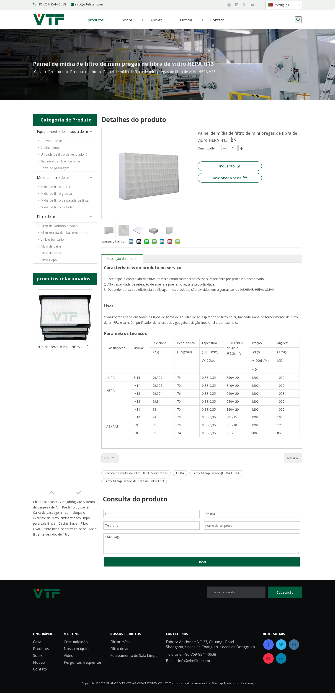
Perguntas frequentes (83, 662)
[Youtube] (252, 5)
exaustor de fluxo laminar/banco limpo (61, 518)
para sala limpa (44, 523)
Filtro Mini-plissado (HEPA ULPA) (216, 473)
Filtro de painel (51, 246)
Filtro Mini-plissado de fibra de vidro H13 (134, 481)
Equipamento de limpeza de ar (62, 131)
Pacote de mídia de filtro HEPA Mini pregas (136, 473)
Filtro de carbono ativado (59, 226)
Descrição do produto (122, 258)
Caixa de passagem (55, 168)
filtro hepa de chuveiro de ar (65, 529)
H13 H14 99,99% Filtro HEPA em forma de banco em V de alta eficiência (65, 346)
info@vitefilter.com (89, 4)
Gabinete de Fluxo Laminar (60, 161)
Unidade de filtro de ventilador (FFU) (67, 154)
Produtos (41, 648)
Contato (40, 669)
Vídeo (68, 655)
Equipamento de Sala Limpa (133, 655)
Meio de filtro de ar (53, 177)
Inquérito (227, 166)
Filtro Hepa (49, 260)
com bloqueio (75, 512)
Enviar (201, 562)
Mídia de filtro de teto (56, 187)
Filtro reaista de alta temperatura (65, 232)
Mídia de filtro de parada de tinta (65, 200)
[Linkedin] (237, 5)
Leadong (247, 683)
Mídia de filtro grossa (56, 193)
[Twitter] (244, 5)
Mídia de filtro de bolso (58, 207)
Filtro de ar (46, 216)
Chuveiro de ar (51, 141)
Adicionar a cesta (227, 177)
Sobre (38, 655)
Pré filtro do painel (75, 507)
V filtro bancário (52, 239)
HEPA (180, 473)
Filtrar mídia (120, 641)
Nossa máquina (77, 648)
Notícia (39, 662)
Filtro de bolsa (51, 253)
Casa (37, 641)
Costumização (76, 641)
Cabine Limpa (51, 147)
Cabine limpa (68, 523)
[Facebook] (229, 5)
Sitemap (217, 683)
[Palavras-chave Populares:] (298, 19)
